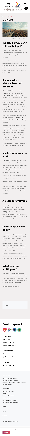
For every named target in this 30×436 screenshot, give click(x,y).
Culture (4, 393)
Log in (7, 354)
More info (20, 429)
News (4, 406)
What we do (12, 16)
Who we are (6, 375)
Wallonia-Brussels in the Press (10, 402)
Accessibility (6, 336)
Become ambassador (12, 357)
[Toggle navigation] (26, 8)
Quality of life (6, 339)
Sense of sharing (8, 342)
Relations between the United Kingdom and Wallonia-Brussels (14, 383)
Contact (4, 415)
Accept (6, 432)
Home (4, 16)
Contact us (12, 424)
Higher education (7, 398)
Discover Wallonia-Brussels (9, 378)
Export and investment (8, 396)
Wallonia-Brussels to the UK (10, 380)
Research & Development (9, 400)
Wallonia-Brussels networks (23, 425)
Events (4, 411)
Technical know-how (9, 345)
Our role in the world (8, 391)
